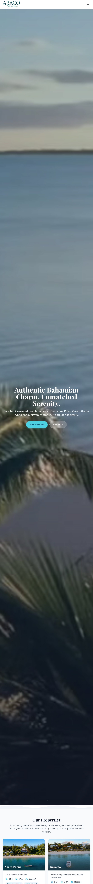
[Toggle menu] (88, 4)
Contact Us (58, 424)
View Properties (37, 424)
